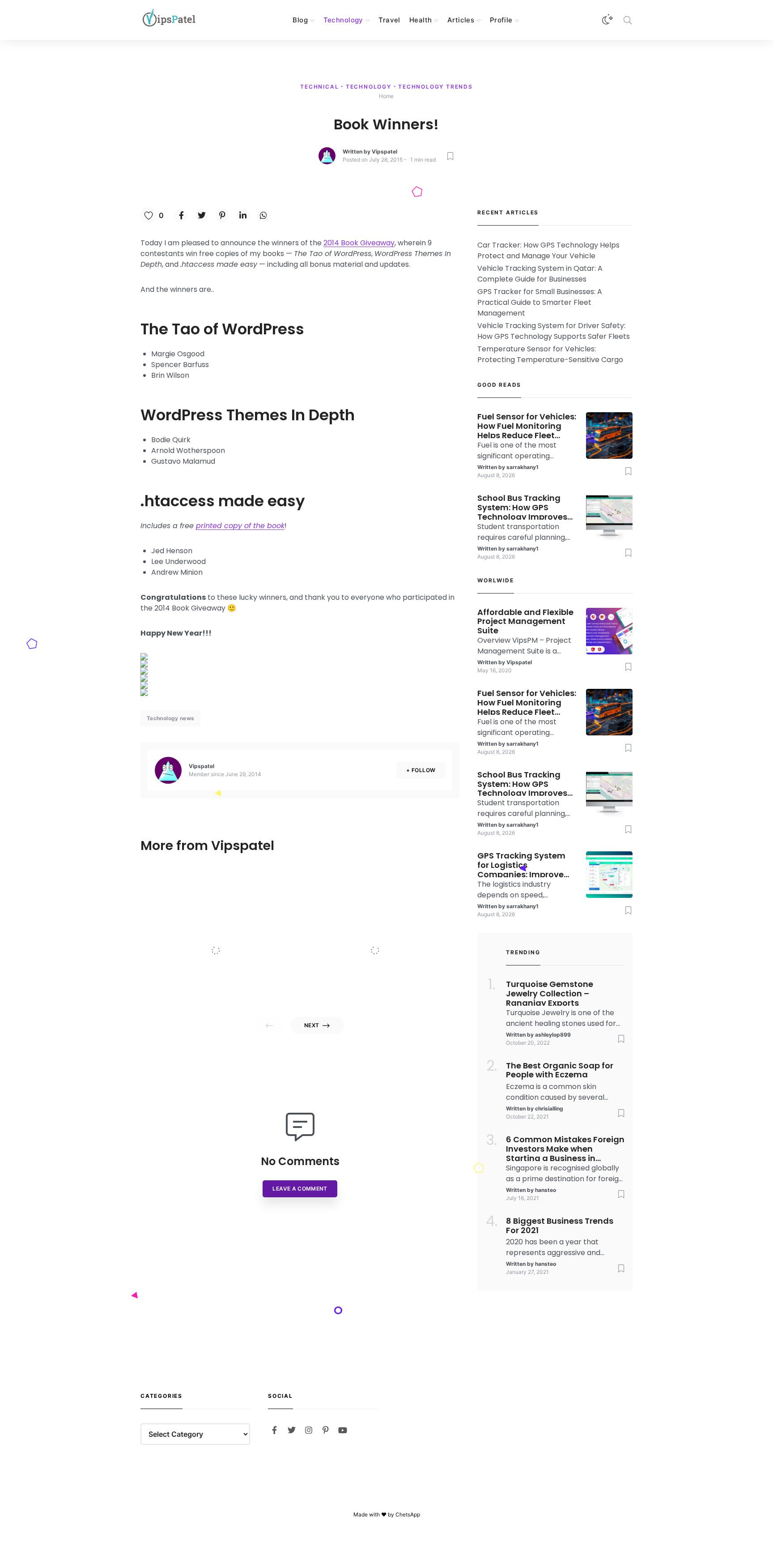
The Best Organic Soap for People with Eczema (559, 1070)
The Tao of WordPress (222, 329)
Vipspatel (384, 151)
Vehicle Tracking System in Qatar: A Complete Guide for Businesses (540, 273)
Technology (343, 20)
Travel (389, 20)
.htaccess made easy (222, 501)
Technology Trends (435, 86)
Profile (501, 20)
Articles (460, 20)
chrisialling (549, 1108)
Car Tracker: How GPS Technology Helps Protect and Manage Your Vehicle (548, 250)
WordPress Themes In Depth (247, 415)
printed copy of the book (240, 526)
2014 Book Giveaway (359, 243)
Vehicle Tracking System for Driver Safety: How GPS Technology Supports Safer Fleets (553, 331)
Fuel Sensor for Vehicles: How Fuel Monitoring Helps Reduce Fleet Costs (526, 425)
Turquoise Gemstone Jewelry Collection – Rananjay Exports (549, 993)
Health (420, 20)
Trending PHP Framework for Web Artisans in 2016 (397, 931)
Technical (320, 86)
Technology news (170, 718)
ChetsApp (407, 1514)
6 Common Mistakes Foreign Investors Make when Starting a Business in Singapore (565, 1148)
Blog (300, 20)
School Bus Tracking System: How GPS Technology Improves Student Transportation (526, 507)
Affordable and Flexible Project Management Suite (235, 931)
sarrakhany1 (522, 467)
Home (386, 96)
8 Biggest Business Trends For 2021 (559, 1226)
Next (311, 1025)
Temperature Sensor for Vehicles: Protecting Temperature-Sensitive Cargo (550, 354)
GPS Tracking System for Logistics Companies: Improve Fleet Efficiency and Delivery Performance (521, 864)
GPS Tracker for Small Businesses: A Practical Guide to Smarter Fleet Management (539, 302)
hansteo (545, 1190)
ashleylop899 (553, 1034)
